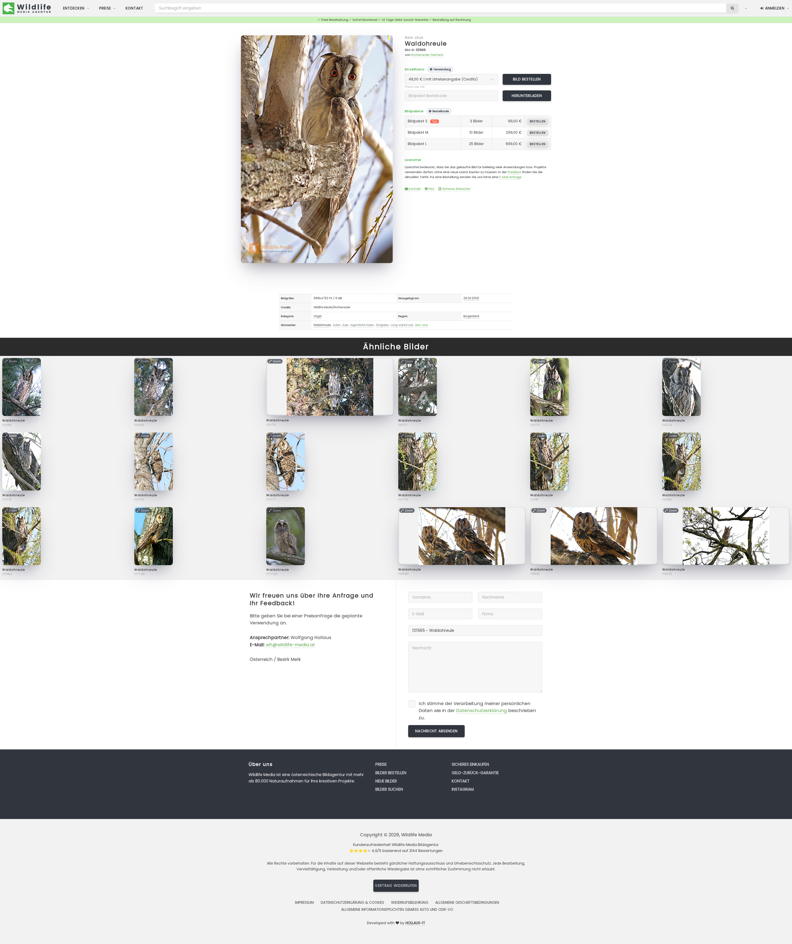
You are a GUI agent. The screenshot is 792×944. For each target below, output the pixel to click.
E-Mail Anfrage (510, 177)
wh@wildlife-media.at (290, 645)
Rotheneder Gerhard (427, 55)
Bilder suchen (389, 789)
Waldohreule (426, 43)
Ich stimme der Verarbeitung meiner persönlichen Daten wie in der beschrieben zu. (477, 711)
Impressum (304, 902)
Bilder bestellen (390, 773)
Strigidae (382, 325)
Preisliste (514, 172)
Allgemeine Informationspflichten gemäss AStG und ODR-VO (397, 909)
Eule (345, 325)
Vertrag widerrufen (396, 885)
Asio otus (414, 37)
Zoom (383, 40)
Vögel (318, 316)
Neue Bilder (386, 781)
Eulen (337, 325)
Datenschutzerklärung (481, 711)
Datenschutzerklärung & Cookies (352, 902)
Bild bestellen (527, 79)
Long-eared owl (402, 325)
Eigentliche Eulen (362, 325)
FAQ (431, 189)
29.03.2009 (471, 298)
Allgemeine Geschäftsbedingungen (467, 902)
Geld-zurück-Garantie (475, 773)
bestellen (537, 121)
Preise (105, 8)
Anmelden (774, 8)
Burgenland (471, 316)
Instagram (463, 789)
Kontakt (134, 8)
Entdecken (74, 8)
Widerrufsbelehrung (409, 902)
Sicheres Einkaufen (455, 189)
